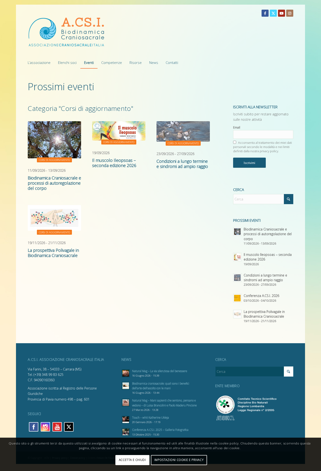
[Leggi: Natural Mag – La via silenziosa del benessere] (125, 373)
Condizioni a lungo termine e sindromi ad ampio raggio (182, 163)
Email (236, 127)
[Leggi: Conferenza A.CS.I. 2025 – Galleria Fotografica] (125, 432)
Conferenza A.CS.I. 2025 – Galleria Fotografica (160, 430)
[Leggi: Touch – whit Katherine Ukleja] (125, 420)
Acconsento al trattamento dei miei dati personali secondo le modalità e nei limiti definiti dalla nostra (262, 146)
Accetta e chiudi (132, 460)
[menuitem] (41, 62)
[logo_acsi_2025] (66, 32)
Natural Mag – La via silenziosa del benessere (159, 371)
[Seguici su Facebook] (33, 427)
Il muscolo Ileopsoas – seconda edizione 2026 (114, 162)
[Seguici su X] (69, 427)
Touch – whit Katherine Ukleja (150, 417)
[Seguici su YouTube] (57, 427)
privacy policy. (269, 151)
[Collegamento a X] (273, 13)
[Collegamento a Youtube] (281, 13)
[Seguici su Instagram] (45, 427)
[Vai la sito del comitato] (254, 419)
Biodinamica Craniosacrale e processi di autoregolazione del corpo (54, 183)
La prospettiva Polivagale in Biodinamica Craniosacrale (53, 252)
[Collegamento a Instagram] (289, 13)
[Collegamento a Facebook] (265, 13)
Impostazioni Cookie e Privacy (179, 460)
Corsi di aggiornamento (54, 160)
